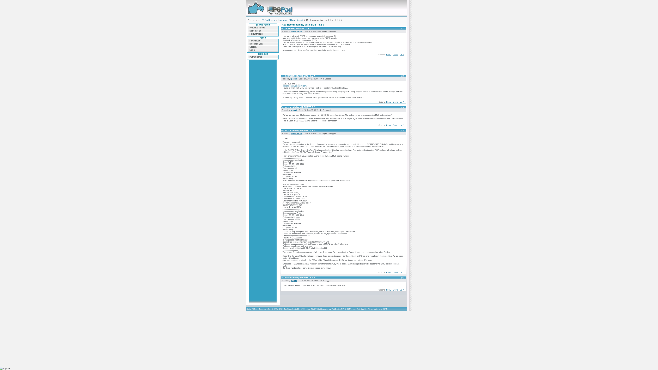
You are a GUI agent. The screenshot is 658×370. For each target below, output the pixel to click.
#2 (402, 76)
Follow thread (256, 34)
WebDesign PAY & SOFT (341, 309)
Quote (395, 55)
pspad (294, 79)
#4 (402, 131)
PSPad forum (268, 20)
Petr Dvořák (361, 309)
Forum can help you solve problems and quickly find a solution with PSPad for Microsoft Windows (269, 4)
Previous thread (257, 28)
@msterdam (296, 31)
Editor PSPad (252, 309)
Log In (252, 50)
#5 (402, 278)
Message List (256, 44)
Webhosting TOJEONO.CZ (311, 309)
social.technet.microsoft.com (295, 86)
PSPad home (255, 57)
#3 (402, 107)
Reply (388, 55)
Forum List (254, 41)
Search (253, 47)
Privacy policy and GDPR (377, 309)
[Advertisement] (343, 66)
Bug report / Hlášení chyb (290, 20)
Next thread (255, 31)
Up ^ (402, 55)
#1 (402, 29)
